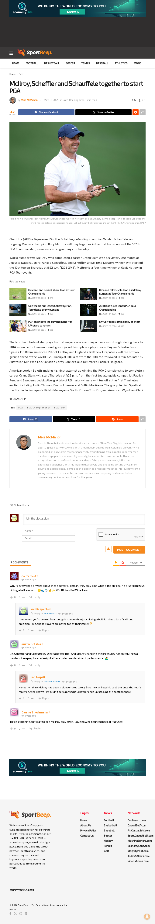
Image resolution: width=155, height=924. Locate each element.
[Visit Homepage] (34, 53)
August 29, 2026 (38, 298)
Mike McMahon (29, 99)
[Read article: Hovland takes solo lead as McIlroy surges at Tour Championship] (88, 294)
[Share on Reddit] (136, 112)
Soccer (70, 63)
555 (122, 326)
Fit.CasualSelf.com (139, 830)
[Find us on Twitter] (15, 913)
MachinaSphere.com (140, 840)
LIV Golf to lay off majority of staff (119, 321)
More (137, 63)
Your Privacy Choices (21, 889)
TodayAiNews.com (139, 856)
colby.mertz (50, 613)
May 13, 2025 (51, 99)
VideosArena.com (138, 861)
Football (32, 63)
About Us (85, 825)
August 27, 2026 (38, 314)
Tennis (85, 63)
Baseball (102, 63)
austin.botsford (52, 681)
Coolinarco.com (137, 820)
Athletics (121, 63)
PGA (20, 407)
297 (122, 298)
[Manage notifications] (147, 917)
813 (51, 298)
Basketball (52, 63)
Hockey (108, 840)
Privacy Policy (88, 830)
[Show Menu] (11, 53)
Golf (21, 74)
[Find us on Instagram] (20, 913)
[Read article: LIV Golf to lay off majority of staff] (88, 326)
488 (122, 314)
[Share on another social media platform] (143, 112)
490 (51, 330)
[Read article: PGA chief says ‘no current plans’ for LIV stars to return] (17, 326)
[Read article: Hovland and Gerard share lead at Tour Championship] (17, 294)
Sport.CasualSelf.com (140, 835)
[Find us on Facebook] (10, 913)
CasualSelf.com (137, 825)
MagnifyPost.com (138, 850)
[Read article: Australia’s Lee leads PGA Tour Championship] (88, 310)
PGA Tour (59, 407)
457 (51, 314)
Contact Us (87, 835)
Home (15, 63)
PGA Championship (38, 407)
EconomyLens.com (139, 845)
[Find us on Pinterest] (26, 913)
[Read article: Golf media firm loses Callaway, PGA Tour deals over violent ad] (17, 310)
